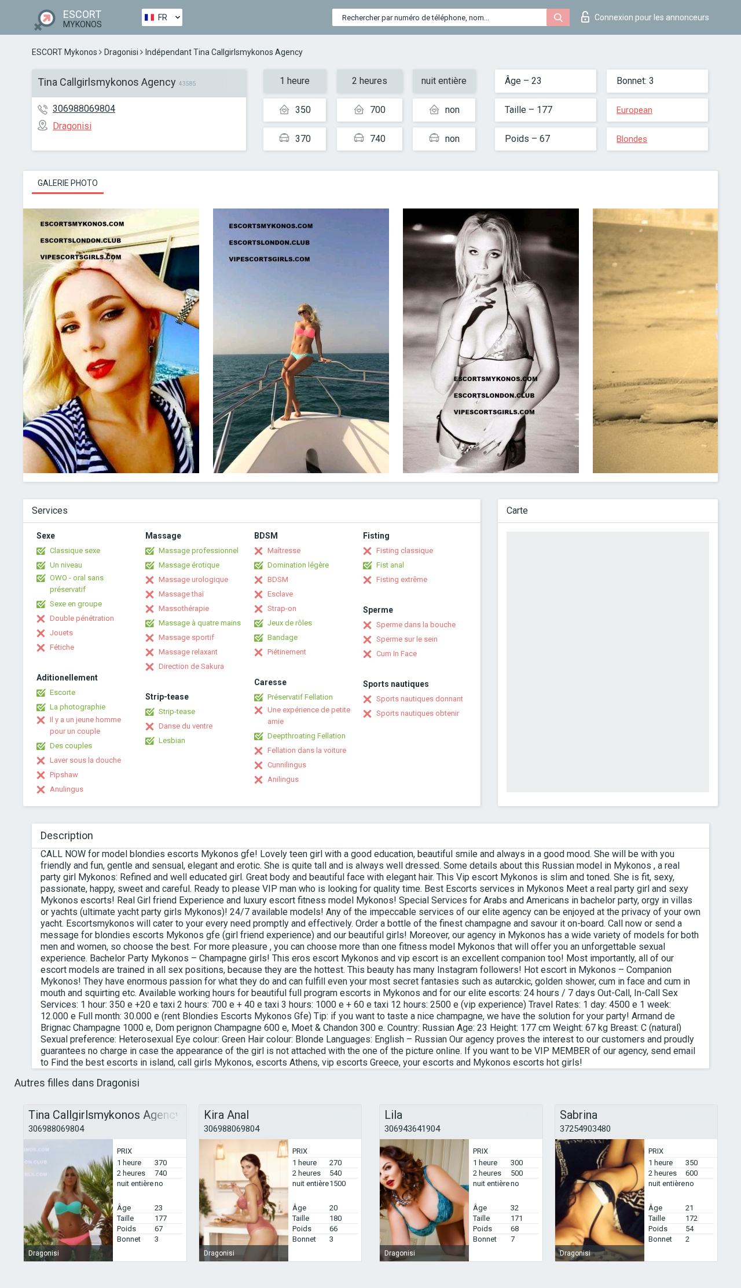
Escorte (62, 692)
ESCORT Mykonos (64, 52)
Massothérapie (184, 608)
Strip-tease (177, 711)
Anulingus (66, 789)
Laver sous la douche (85, 760)
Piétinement (286, 651)
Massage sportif (186, 637)
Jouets (61, 632)
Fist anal (390, 565)
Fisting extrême (401, 579)
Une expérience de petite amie (308, 715)
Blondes (632, 139)
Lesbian (172, 740)
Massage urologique (193, 579)
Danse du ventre (185, 726)
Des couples (71, 745)
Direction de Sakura (191, 666)
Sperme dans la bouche (416, 624)
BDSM (277, 579)
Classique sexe (75, 550)
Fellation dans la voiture (306, 750)
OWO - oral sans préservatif (77, 583)
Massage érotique (189, 565)
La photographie (77, 706)
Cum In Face (396, 653)
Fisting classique (404, 550)
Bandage (282, 637)
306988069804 (84, 108)
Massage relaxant (188, 651)
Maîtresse (283, 550)
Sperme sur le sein (407, 639)
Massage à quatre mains (200, 623)
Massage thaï (181, 594)
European (634, 110)
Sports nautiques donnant (419, 698)
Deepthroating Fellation (306, 735)
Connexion (652, 17)
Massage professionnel (199, 550)
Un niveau (66, 565)
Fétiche (62, 647)
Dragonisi (121, 52)
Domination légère (298, 565)
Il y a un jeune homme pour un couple (85, 725)
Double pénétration (82, 618)
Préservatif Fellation (300, 697)
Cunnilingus (286, 764)
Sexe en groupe (76, 603)
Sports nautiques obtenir (417, 713)
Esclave (280, 594)
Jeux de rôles (289, 623)
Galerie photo (68, 183)
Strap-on (281, 608)
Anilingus (283, 779)
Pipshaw (64, 774)
